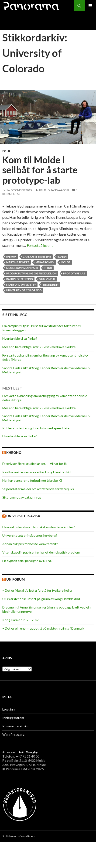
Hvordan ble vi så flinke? (19, 338)
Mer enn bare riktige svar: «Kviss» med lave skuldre (39, 347)
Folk (6, 151)
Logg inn (8, 709)
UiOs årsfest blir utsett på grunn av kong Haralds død (41, 599)
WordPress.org (13, 734)
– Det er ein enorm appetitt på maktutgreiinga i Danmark (43, 628)
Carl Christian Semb (37, 256)
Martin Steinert (17, 262)
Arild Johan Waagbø (53, 190)
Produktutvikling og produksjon (31, 273)
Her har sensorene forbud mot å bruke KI (32, 480)
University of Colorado (24, 290)
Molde (65, 262)
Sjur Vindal (47, 279)
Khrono (13, 453)
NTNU (48, 267)
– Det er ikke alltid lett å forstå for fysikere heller (37, 590)
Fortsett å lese (40, 245)
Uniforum (15, 579)
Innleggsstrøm (13, 718)
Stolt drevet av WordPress (18, 836)
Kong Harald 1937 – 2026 (20, 620)
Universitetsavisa (23, 516)
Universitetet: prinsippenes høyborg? (29, 535)
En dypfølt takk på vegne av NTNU (27, 561)
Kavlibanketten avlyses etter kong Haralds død (36, 472)
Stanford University (21, 284)
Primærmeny (90, 5)
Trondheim (50, 284)
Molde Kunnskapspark (22, 267)
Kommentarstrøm (15, 726)
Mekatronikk (45, 262)
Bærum (11, 256)
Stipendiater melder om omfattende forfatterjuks (38, 489)
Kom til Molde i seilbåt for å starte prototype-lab (40, 170)
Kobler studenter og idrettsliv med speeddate (35, 428)
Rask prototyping (19, 279)
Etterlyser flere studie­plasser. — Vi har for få (34, 464)
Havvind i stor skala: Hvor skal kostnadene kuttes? (38, 527)
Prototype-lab (74, 273)
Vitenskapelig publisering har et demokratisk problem (41, 552)
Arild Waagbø (28, 752)
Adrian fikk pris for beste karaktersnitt (30, 544)
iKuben (62, 256)
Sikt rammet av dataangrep (21, 497)
